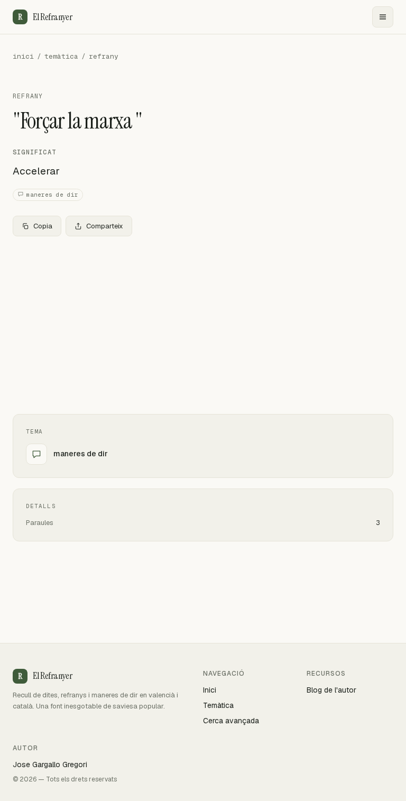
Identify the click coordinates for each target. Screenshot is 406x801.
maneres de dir (52, 194)
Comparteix (104, 226)
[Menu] (382, 16)
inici (23, 56)
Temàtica (218, 705)
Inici (209, 690)
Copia (42, 226)
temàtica (61, 56)
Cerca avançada (231, 720)
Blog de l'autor (331, 690)
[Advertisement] (203, 323)
